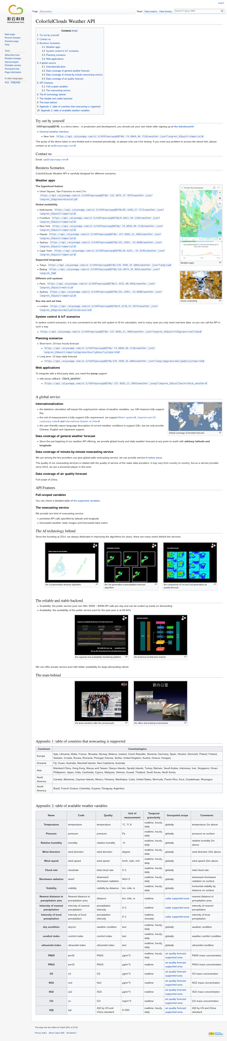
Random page (12, 41)
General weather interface (54, 131)
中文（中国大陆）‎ (13, 82)
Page (35, 11)
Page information (13, 72)
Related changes (13, 58)
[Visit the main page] (15, 14)
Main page (10, 34)
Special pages (12, 62)
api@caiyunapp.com (62, 145)
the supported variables (86, 500)
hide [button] (75, 31)
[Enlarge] (220, 262)
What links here (12, 55)
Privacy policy (41, 1033)
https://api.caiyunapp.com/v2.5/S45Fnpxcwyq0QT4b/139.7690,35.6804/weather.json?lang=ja (108, 265)
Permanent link (12, 69)
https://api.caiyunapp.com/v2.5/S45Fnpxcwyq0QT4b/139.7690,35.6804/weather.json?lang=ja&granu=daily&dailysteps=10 (123, 361)
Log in (221, 3)
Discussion (45, 11)
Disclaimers (71, 1033)
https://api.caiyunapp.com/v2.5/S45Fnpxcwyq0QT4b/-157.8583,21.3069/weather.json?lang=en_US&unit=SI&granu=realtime (119, 331)
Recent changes (13, 37)
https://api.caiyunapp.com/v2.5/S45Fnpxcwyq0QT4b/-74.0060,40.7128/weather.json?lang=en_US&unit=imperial (129, 136)
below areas (155, 457)
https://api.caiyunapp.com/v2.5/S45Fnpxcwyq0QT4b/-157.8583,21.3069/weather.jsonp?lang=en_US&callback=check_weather (125, 383)
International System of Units (81, 421)
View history (165, 11)
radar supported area (177, 898)
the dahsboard (183, 126)
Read (139, 11)
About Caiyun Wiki (56, 1033)
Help (7, 44)
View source (150, 11)
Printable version (13, 65)
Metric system (126, 417)
